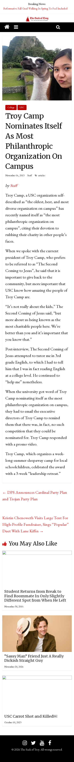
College (11, 107)
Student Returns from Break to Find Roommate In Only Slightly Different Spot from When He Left (35, 596)
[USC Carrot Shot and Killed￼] (37, 678)
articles (41, 175)
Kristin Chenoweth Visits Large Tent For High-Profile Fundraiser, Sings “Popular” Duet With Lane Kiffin (35, 524)
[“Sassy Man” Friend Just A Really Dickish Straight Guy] (37, 618)
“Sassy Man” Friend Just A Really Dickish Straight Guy (34, 658)
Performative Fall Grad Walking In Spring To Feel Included (35, 8)
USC (22, 107)
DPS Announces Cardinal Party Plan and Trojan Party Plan (34, 496)
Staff (29, 175)
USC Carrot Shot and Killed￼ (30, 716)
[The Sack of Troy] (37, 19)
